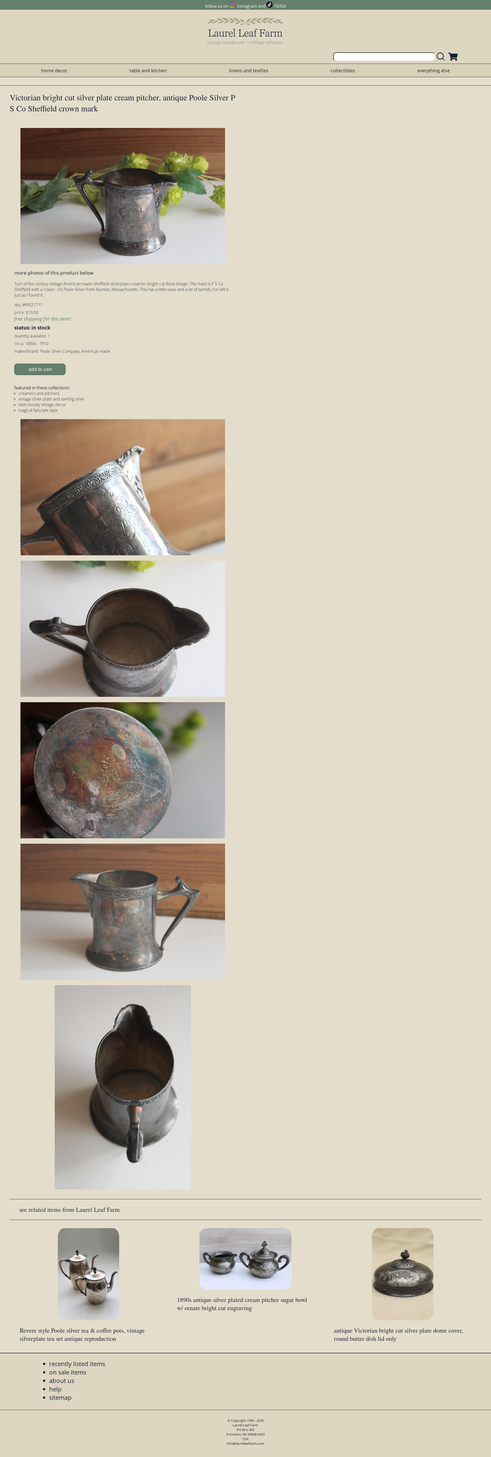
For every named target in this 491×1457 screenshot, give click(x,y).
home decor (54, 70)
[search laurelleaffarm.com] (442, 56)
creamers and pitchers (38, 393)
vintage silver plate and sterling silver (51, 399)
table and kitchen (148, 70)
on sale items (67, 1372)
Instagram (247, 6)
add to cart (40, 369)
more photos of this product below (54, 272)
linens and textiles (248, 70)
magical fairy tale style (38, 410)
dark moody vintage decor (42, 404)
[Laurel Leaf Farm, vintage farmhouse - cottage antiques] (245, 31)
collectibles (343, 70)
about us (61, 1380)
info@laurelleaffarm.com (245, 1443)
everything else (433, 70)
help (55, 1389)
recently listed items (77, 1363)
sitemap (60, 1397)
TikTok (280, 6)
